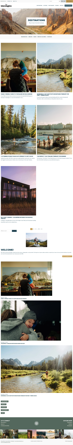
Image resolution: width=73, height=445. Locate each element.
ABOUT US (15, 1)
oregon (30, 36)
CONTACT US (9, 1)
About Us (2, 424)
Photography (51, 5)
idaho (35, 36)
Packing (57, 5)
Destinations (39, 5)
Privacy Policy (3, 441)
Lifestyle (61, 5)
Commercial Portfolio (5, 425)
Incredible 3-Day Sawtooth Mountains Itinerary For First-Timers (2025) (53, 94)
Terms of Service (8, 441)
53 (39, 229)
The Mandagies (6, 5)
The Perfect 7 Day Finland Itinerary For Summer (51, 156)
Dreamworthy (70, 441)
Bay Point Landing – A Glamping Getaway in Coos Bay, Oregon (17, 218)
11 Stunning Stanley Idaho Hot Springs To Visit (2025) (17, 156)
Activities (45, 5)
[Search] (59, 1)
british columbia (42, 36)
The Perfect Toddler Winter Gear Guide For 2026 (13, 343)
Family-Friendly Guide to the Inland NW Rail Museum (16, 94)
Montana (49, 36)
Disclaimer (12, 441)
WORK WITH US (3, 1)
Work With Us (3, 422)
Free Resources (68, 5)
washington (24, 36)
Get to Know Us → (67, 256)
